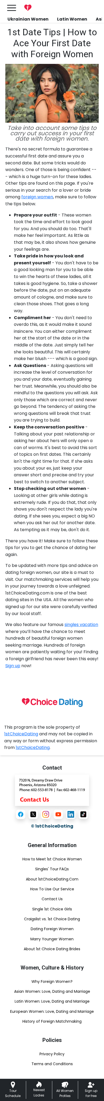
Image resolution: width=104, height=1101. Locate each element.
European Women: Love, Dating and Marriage (52, 1011)
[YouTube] (58, 814)
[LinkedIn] (70, 814)
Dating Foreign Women (52, 929)
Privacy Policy (52, 1054)
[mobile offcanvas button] (11, 8)
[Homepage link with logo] (52, 703)
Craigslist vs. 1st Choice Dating (52, 919)
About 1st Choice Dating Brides (52, 949)
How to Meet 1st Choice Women (52, 859)
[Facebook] (20, 814)
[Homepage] (28, 8)
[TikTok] (83, 814)
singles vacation (81, 624)
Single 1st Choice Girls (52, 909)
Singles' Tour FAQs (52, 869)
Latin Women (72, 19)
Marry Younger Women (52, 939)
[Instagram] (45, 814)
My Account (79, 7)
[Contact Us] (52, 790)
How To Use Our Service (52, 889)
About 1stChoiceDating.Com (52, 879)
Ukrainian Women (28, 19)
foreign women (37, 197)
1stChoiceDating (21, 734)
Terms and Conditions (52, 1064)
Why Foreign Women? (52, 981)
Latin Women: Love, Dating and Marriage (52, 1001)
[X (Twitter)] (33, 814)
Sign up (12, 666)
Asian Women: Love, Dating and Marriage (52, 991)
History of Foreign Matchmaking (52, 1021)
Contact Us (52, 899)
